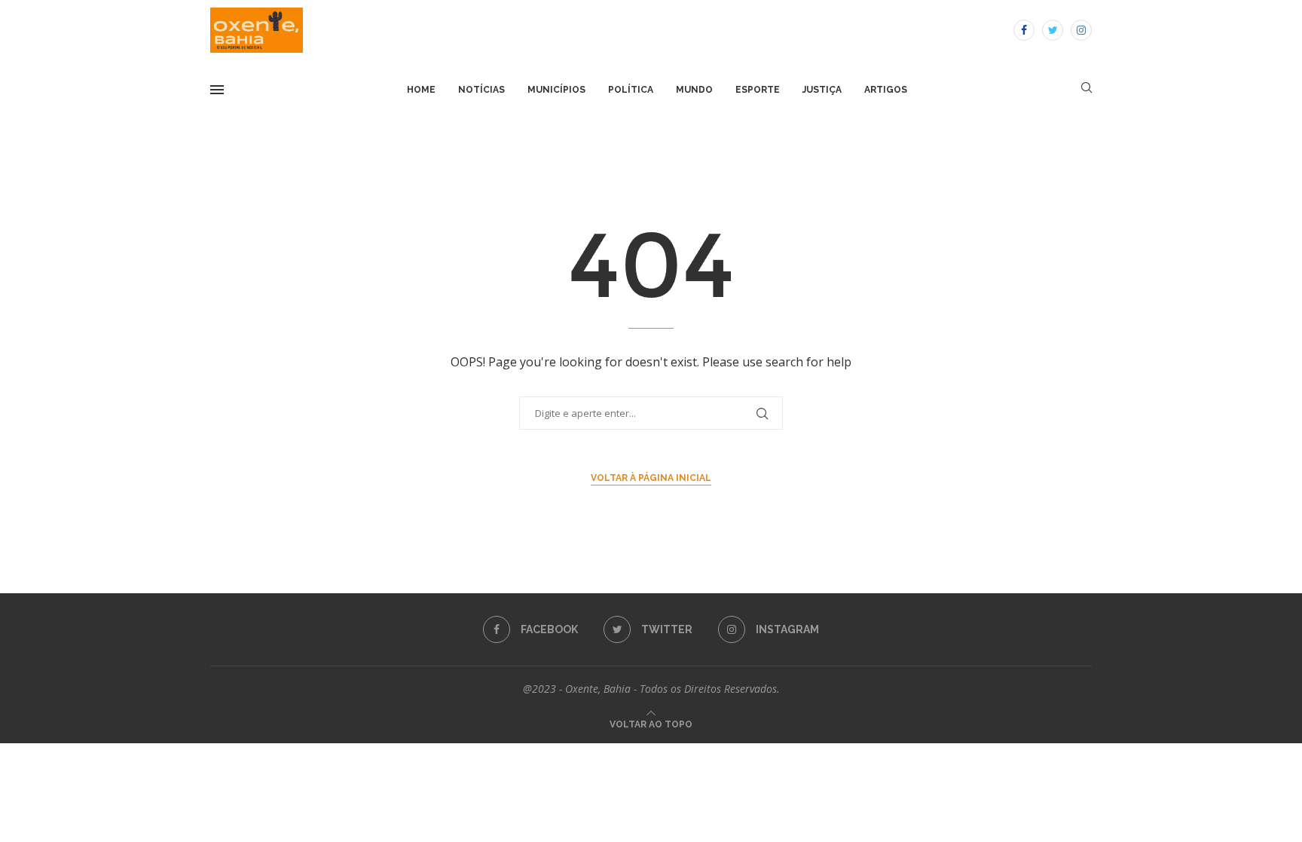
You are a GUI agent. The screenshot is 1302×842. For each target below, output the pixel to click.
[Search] (1086, 89)
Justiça (822, 89)
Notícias (481, 89)
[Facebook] (1024, 30)
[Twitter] (1052, 30)
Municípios (556, 89)
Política (630, 89)
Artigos (885, 89)
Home (421, 89)
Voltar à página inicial (651, 478)
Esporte (757, 89)
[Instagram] (1081, 30)
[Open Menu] (217, 89)
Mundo (694, 89)
